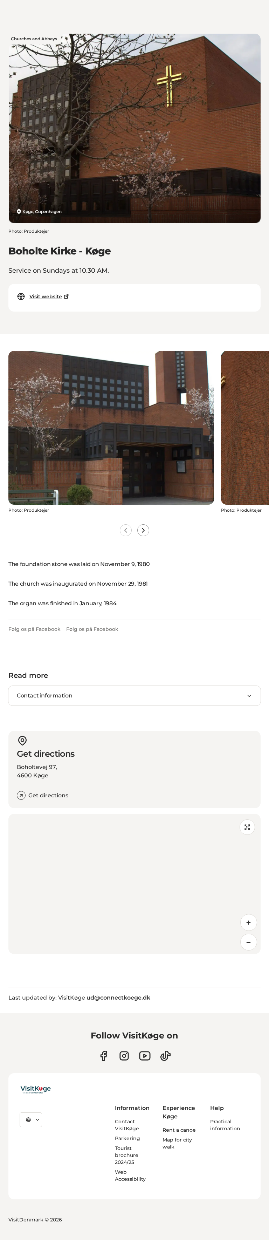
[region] (134, 884)
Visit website (45, 296)
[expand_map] (247, 827)
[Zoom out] (248, 942)
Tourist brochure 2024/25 (126, 1155)
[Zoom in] (248, 922)
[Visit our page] (103, 1056)
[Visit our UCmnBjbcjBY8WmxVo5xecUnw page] (145, 1056)
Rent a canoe (179, 1130)
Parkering (127, 1138)
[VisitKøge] (35, 1090)
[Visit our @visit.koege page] (165, 1056)
